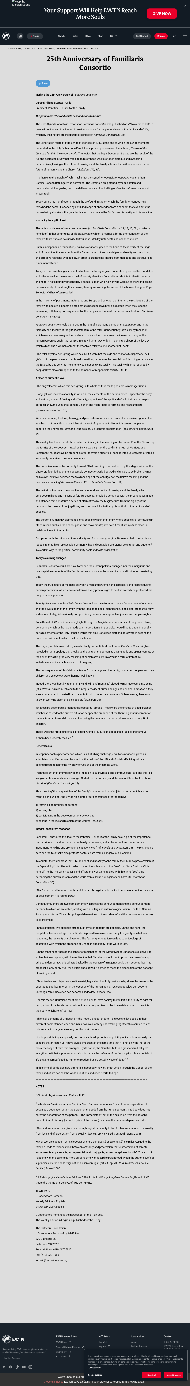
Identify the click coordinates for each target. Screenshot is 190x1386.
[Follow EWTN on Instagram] (30, 1367)
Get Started (142, 36)
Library (27, 48)
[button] (113, 36)
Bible (88, 36)
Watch (61, 36)
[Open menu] (185, 36)
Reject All (152, 1375)
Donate (161, 36)
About (134, 1342)
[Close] (185, 6)
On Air (36, 36)
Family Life (49, 48)
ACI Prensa (61, 1356)
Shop (100, 36)
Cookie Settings (95, 1375)
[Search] (174, 36)
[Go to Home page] (13, 1339)
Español (103, 1342)
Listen (75, 36)
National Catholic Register (68, 1347)
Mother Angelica (139, 1346)
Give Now (162, 13)
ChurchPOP (61, 1352)
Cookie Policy (94, 1368)
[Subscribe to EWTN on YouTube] (24, 1367)
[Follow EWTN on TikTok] (17, 1367)
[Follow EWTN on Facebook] (10, 1367)
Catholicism (14, 48)
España (102, 1346)
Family (37, 48)
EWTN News (61, 1342)
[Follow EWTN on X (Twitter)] (4, 1367)
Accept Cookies (174, 1375)
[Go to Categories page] (20, 36)
